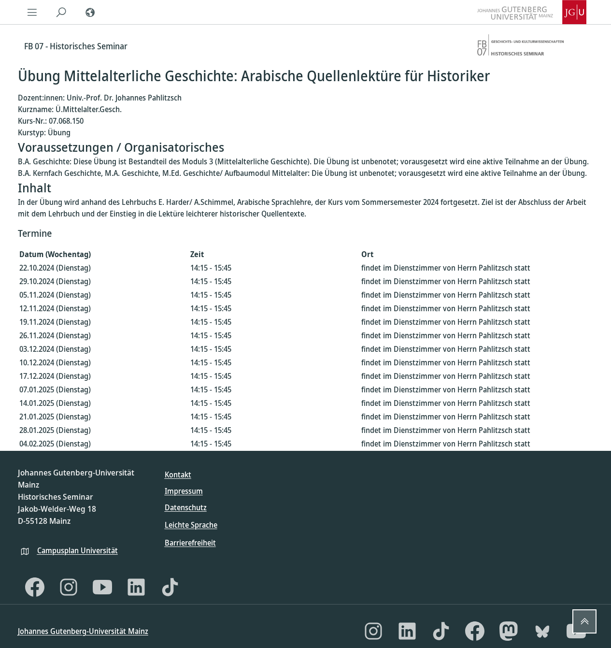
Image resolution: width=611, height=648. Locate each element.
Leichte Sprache (191, 524)
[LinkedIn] (136, 587)
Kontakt (178, 474)
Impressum (184, 491)
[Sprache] (90, 12)
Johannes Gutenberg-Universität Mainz (83, 631)
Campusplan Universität (77, 550)
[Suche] (61, 12)
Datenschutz (186, 507)
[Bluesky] (542, 631)
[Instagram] (68, 587)
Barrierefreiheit (190, 542)
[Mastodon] (508, 631)
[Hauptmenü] (32, 12)
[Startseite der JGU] (531, 12)
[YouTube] (102, 587)
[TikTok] (170, 587)
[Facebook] (34, 587)
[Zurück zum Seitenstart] (584, 621)
